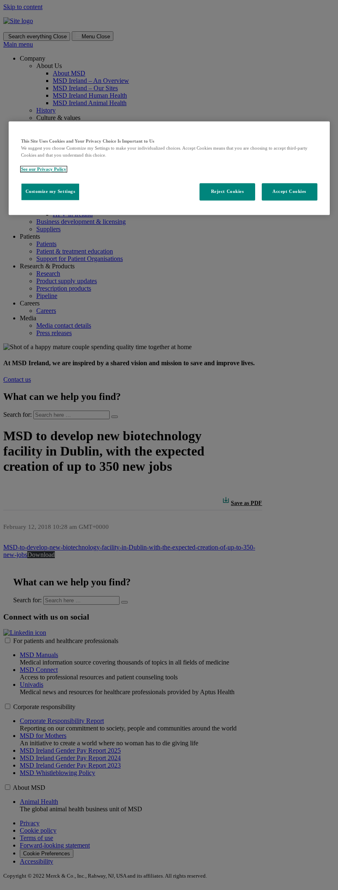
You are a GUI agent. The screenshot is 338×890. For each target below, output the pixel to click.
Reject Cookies (227, 191)
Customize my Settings (50, 191)
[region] (169, 168)
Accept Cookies (289, 191)
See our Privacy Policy (43, 169)
